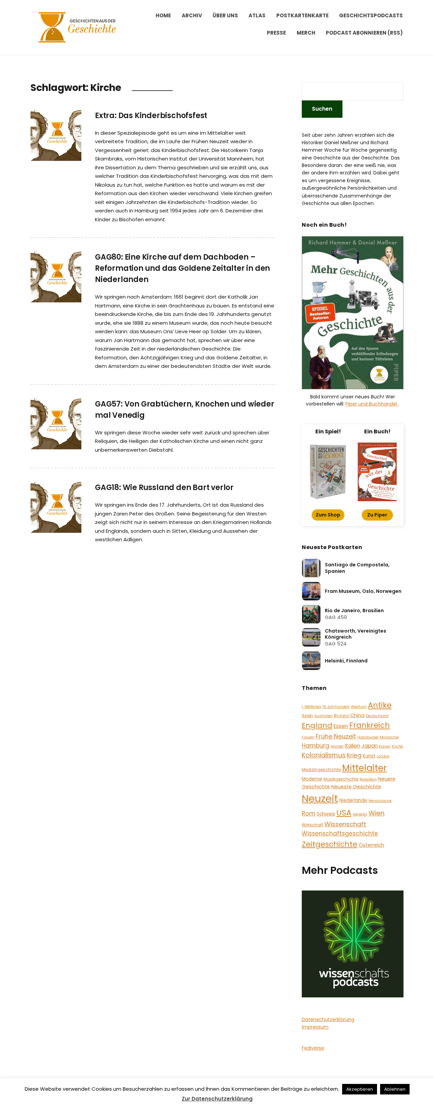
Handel (337, 746)
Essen (341, 726)
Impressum (315, 1027)
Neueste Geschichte (356, 786)
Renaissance (380, 800)
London (383, 756)
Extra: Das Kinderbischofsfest (151, 115)
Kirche (397, 746)
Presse (276, 32)
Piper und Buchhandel (372, 403)
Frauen (308, 737)
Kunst (369, 756)
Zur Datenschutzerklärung (217, 1098)
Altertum (359, 706)
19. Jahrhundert (336, 706)
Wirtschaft (312, 825)
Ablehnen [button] (395, 1089)
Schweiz (326, 814)
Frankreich (369, 725)
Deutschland (377, 715)
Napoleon (368, 779)
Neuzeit (320, 798)
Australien (323, 715)
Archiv (192, 15)
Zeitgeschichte (329, 844)
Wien (376, 813)
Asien (307, 715)
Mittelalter (364, 768)
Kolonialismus (324, 755)
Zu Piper (377, 514)
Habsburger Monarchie (378, 737)
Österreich (371, 845)
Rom (308, 813)
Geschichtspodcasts (371, 15)
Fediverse (313, 1048)
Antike (380, 705)
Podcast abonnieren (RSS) (364, 32)
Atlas (257, 15)
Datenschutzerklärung (328, 1019)
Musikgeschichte (340, 779)
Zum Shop (328, 514)
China (357, 715)
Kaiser (384, 746)
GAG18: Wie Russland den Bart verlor (164, 487)
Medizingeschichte (321, 769)
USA (343, 812)
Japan (369, 745)
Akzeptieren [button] (359, 1089)
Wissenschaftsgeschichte (340, 833)
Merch (306, 32)
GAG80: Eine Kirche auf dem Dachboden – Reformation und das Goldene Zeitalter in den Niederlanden (182, 268)
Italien (352, 745)
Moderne (312, 779)
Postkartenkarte (302, 15)
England (317, 725)
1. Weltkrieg (311, 706)
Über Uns (225, 15)
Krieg (354, 755)
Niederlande (353, 800)
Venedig (360, 814)
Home (163, 15)
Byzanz (341, 715)
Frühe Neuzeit (336, 736)
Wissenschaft (345, 824)
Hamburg (315, 746)
